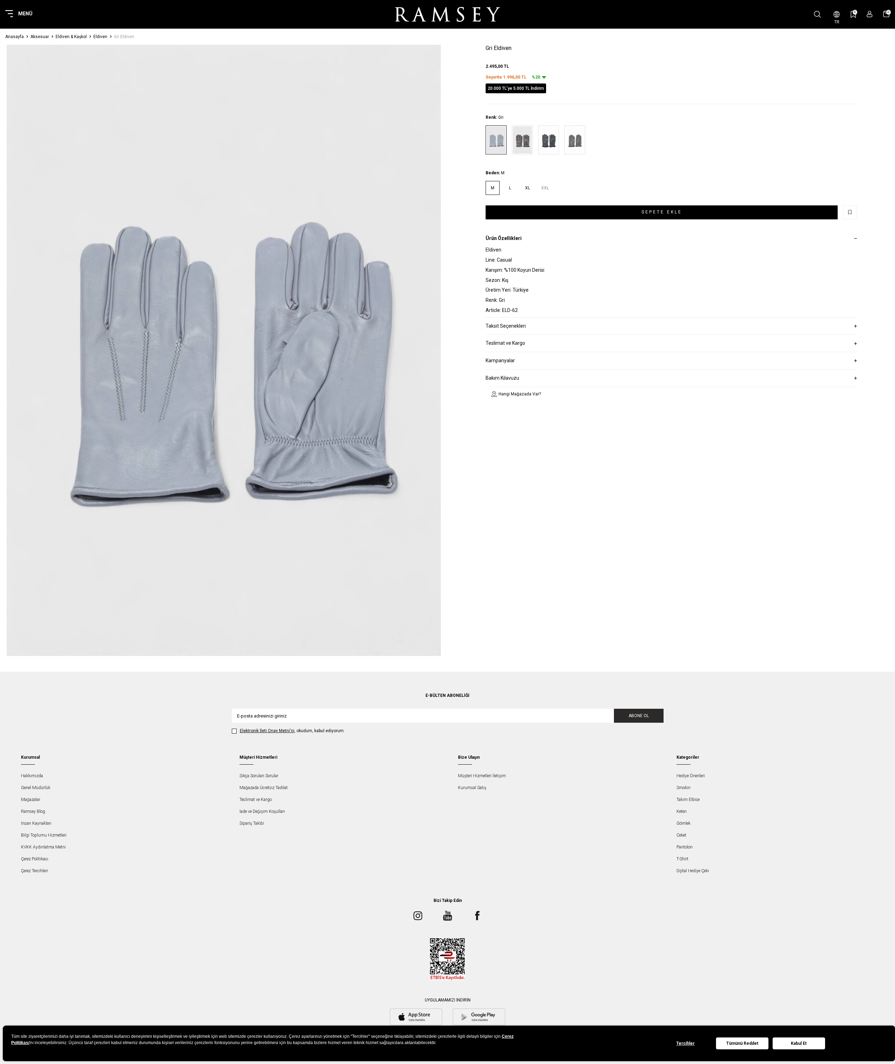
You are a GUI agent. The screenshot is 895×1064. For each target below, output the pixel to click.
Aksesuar (39, 36)
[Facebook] (477, 916)
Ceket (681, 835)
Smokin (683, 787)
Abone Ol (639, 715)
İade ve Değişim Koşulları (262, 811)
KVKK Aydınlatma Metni (43, 847)
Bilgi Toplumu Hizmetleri (43, 835)
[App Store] (416, 1017)
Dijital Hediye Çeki (692, 870)
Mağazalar (30, 799)
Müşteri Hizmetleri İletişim (482, 775)
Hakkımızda (32, 775)
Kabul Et (799, 1043)
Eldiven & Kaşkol (71, 36)
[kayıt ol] (870, 14)
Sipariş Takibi (251, 823)
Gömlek (683, 823)
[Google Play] (479, 1017)
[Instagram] (418, 916)
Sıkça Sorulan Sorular (258, 775)
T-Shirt (682, 859)
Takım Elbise (688, 799)
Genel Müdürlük (35, 787)
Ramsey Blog (33, 811)
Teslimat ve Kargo (255, 799)
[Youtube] (447, 916)
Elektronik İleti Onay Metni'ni (267, 730)
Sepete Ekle (662, 212)
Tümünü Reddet (742, 1043)
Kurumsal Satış (472, 787)
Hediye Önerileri (690, 775)
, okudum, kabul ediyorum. (292, 730)
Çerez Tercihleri (34, 870)
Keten (681, 811)
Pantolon (684, 847)
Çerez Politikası (34, 859)
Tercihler (685, 1043)
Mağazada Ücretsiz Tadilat (263, 787)
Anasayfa (14, 36)
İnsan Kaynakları (36, 823)
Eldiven (100, 36)
